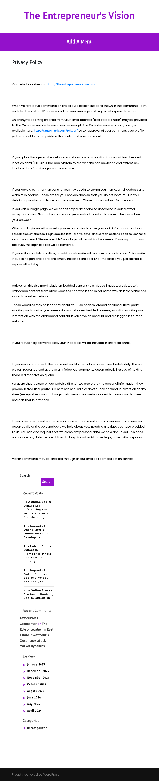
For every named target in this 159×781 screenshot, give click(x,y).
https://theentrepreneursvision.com (70, 84)
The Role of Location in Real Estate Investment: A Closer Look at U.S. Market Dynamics (36, 635)
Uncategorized (37, 728)
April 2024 (34, 710)
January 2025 (36, 664)
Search (25, 475)
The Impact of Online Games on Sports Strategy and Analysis (37, 575)
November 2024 (38, 677)
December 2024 (38, 671)
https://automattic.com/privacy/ (56, 130)
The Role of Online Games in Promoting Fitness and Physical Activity (37, 553)
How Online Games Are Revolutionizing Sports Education (39, 594)
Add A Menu (79, 42)
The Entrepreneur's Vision (79, 15)
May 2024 (33, 704)
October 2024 (36, 684)
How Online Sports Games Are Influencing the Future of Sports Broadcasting (38, 509)
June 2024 (34, 697)
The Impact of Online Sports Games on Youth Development (36, 531)
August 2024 (35, 691)
